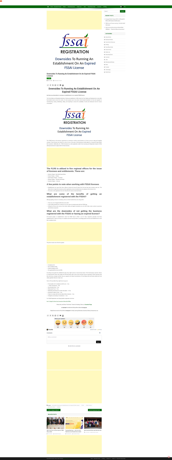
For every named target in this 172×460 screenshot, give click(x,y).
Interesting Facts (71, 6)
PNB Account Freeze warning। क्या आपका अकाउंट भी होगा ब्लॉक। (115, 24)
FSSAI (82, 405)
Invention (99, 6)
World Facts (108, 72)
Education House (58, 80)
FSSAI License (89, 405)
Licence (58, 407)
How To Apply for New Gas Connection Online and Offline (54, 410)
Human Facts (108, 49)
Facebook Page (88, 304)
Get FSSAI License (51, 407)
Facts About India (91, 6)
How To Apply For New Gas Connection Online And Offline (59, 301)
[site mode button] (121, 6)
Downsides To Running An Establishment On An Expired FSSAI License (65, 405)
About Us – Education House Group (118, 458)
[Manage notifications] (169, 457)
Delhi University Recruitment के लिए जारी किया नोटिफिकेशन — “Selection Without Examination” (115, 28)
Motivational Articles (110, 62)
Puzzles (107, 67)
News (64, 6)
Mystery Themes (66, 458)
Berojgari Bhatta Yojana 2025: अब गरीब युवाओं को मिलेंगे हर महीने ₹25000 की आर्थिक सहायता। (115, 20)
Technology (108, 69)
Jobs (85, 6)
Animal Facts (108, 37)
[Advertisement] (74, 20)
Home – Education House (55, 6)
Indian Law (79, 6)
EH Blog (105, 6)
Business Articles (109, 39)
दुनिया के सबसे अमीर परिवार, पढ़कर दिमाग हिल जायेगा (92, 430)
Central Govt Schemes (110, 42)
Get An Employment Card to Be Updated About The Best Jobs (95, 410)
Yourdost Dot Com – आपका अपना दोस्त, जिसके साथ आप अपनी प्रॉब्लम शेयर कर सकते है (73, 431)
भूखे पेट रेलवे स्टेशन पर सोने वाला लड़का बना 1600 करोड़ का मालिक (55, 431)
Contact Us (108, 458)
